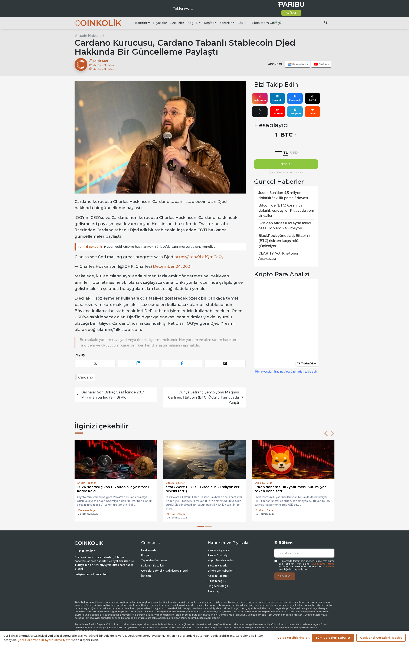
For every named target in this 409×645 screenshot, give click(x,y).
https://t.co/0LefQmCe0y (198, 257)
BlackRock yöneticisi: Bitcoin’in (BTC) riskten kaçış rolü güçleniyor (284, 241)
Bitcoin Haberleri (218, 565)
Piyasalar (160, 23)
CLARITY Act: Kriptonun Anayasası (278, 256)
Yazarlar (226, 23)
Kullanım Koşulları (152, 565)
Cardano (85, 377)
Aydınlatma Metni (323, 563)
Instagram (260, 100)
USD (294, 152)
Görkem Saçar (125, 514)
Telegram (295, 113)
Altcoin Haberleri (89, 36)
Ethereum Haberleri (220, 570)
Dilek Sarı (100, 61)
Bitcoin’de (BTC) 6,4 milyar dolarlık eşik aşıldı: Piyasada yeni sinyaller (286, 210)
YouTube (277, 113)
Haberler (140, 23)
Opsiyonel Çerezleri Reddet (381, 637)
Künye (145, 555)
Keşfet (209, 23)
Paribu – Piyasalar (219, 550)
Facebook (295, 100)
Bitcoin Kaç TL (217, 580)
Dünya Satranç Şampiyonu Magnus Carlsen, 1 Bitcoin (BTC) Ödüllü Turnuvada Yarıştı (203, 397)
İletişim (146, 575)
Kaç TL (192, 23)
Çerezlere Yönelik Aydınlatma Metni (164, 570)
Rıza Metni (328, 566)
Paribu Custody (218, 555)
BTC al (286, 164)
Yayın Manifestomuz (154, 560)
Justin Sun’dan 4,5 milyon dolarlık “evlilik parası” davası (283, 195)
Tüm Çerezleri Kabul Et (332, 637)
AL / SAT (291, 12)
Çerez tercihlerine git (293, 637)
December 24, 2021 (172, 266)
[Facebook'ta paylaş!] (181, 363)
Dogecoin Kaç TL (219, 586)
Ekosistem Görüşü (266, 23)
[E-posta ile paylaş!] (225, 363)
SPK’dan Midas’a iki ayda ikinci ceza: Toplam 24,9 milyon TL (284, 225)
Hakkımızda (148, 550)
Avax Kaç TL (215, 591)
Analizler (177, 23)
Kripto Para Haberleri (221, 560)
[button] (326, 433)
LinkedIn (277, 100)
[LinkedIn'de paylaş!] (138, 363)
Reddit (312, 113)
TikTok (313, 100)
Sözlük (243, 23)
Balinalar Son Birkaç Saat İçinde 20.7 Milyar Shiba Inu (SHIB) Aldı (112, 394)
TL (285, 152)
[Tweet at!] (95, 363)
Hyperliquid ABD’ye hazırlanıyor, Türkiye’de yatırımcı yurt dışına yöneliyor (147, 247)
